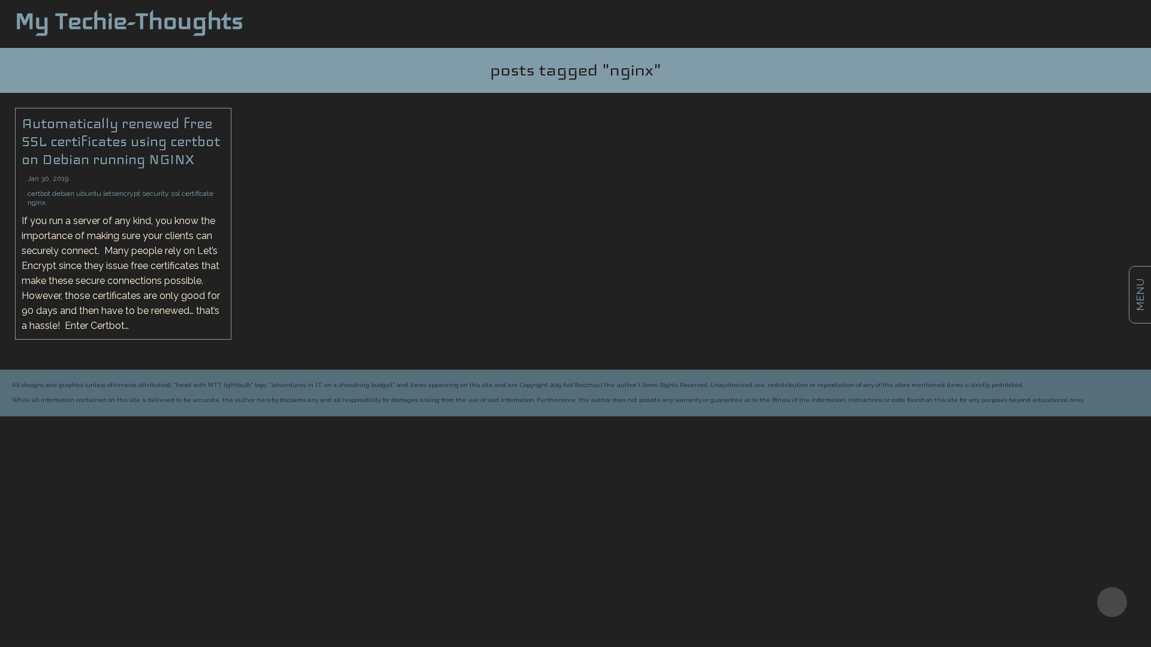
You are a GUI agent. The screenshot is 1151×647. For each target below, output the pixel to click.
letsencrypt (121, 193)
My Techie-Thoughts (129, 20)
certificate (197, 193)
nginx (37, 202)
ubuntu (88, 193)
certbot (39, 193)
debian (63, 193)
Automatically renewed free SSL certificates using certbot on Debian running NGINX (121, 141)
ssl (175, 193)
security (155, 193)
